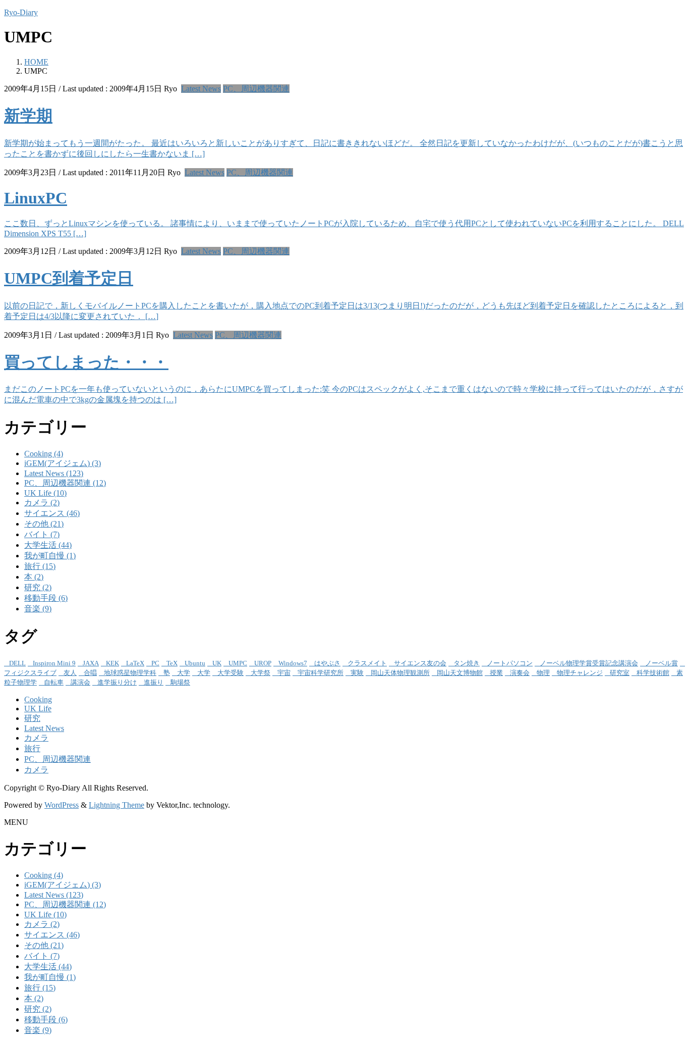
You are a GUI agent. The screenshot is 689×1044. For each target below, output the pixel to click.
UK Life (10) (45, 493)
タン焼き (466, 663)
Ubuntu (195, 663)
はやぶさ (327, 663)
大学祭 (260, 672)
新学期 (28, 116)
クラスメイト (367, 663)
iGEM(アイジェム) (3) (62, 463)
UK (216, 663)
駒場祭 (180, 682)
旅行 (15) (39, 566)
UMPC (237, 663)
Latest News (201, 88)
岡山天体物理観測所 (400, 672)
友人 (70, 672)
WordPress (61, 805)
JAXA (91, 663)
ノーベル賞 (661, 663)
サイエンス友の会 (420, 663)
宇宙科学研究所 (320, 672)
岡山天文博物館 (460, 672)
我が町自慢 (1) (50, 555)
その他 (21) (44, 523)
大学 (183, 672)
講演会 (80, 682)
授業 (496, 672)
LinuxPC (35, 198)
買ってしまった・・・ (86, 362)
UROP (262, 663)
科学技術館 (653, 672)
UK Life (37, 708)
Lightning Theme (116, 805)
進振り (153, 682)
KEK (112, 663)
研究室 (619, 672)
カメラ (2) (42, 502)
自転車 (54, 682)
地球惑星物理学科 (130, 672)
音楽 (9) (37, 608)
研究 (32, 718)
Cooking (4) (43, 453)
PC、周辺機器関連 (256, 88)
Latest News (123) (53, 473)
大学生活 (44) (48, 545)
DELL (17, 663)
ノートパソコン (510, 663)
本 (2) (33, 576)
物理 (543, 672)
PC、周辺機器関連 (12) (65, 483)
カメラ (36, 738)
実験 (357, 672)
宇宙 (284, 672)
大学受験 (230, 672)
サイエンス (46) (52, 513)
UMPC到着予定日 (68, 278)
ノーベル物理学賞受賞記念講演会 (589, 663)
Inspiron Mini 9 (54, 663)
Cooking (38, 699)
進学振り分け (117, 682)
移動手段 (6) (46, 598)
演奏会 (520, 672)
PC (155, 663)
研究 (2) (37, 587)
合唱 (90, 672)
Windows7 (292, 663)
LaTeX (135, 663)
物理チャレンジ (580, 672)
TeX (172, 663)
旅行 (32, 748)
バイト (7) (42, 534)
